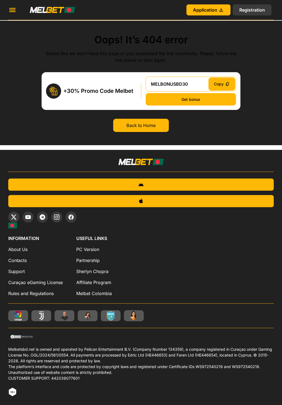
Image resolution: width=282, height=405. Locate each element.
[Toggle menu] (12, 10)
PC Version (87, 249)
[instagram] (56, 217)
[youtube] (28, 217)
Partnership (88, 260)
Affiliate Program (93, 282)
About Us (18, 249)
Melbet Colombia (94, 293)
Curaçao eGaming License (35, 282)
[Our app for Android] (141, 185)
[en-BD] (12, 225)
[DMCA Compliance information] (22, 337)
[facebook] (71, 217)
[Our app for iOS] (141, 201)
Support (16, 271)
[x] (13, 217)
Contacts (17, 260)
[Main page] (52, 10)
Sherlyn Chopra (92, 271)
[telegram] (42, 217)
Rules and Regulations (31, 293)
